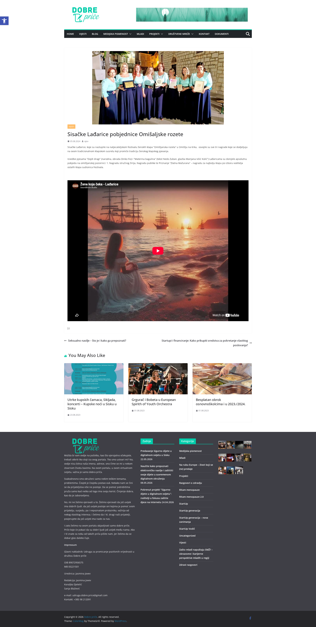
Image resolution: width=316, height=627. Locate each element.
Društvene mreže (179, 33)
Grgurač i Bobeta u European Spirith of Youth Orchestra (154, 401)
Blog (95, 33)
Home (70, 33)
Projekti (154, 33)
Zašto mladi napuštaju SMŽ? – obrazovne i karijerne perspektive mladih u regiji (196, 553)
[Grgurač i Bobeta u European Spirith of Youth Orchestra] (158, 365)
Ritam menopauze (189, 489)
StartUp (183, 503)
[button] (4, 20)
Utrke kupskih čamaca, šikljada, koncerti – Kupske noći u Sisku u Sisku (92, 403)
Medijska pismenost (115, 33)
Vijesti (83, 33)
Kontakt (204, 33)
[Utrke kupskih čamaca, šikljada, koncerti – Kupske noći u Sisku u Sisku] (93, 365)
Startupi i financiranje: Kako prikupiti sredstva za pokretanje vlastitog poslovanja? (205, 343)
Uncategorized (187, 535)
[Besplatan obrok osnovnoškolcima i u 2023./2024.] (222, 365)
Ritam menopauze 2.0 (191, 496)
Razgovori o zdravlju (190, 482)
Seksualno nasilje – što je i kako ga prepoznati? (97, 340)
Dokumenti (222, 33)
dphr (86, 141)
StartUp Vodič (187, 528)
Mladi (140, 33)
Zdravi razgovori (188, 564)
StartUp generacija (189, 510)
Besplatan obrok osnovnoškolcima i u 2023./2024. (220, 401)
